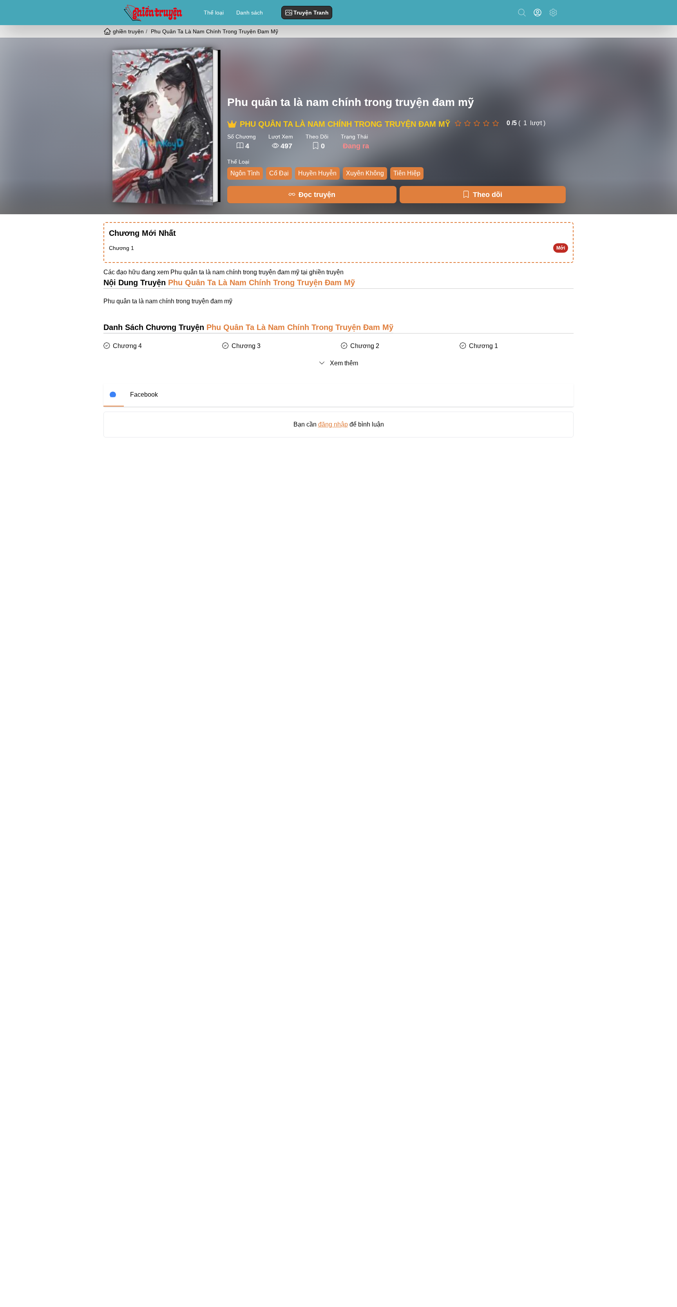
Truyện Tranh (311, 12)
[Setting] (553, 12)
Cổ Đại (279, 173)
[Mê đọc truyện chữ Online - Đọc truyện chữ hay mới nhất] (152, 12)
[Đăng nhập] (539, 12)
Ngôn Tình (245, 173)
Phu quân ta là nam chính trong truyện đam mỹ (350, 102)
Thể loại (214, 12)
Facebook (144, 394)
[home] (108, 31)
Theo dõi (487, 195)
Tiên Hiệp (406, 173)
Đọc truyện (317, 195)
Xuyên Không (365, 173)
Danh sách (249, 12)
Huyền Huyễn (317, 173)
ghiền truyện (326, 272)
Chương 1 (121, 248)
